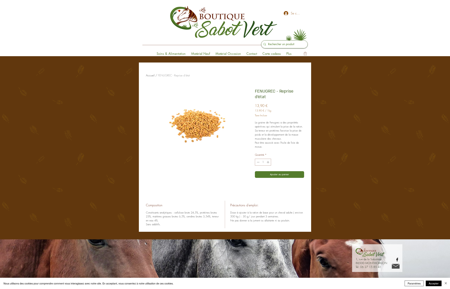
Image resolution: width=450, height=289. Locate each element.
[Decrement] (257, 162)
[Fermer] (446, 283)
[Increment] (268, 162)
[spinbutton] (263, 162)
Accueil (150, 75)
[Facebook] (397, 259)
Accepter (434, 283)
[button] (305, 53)
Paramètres (414, 283)
